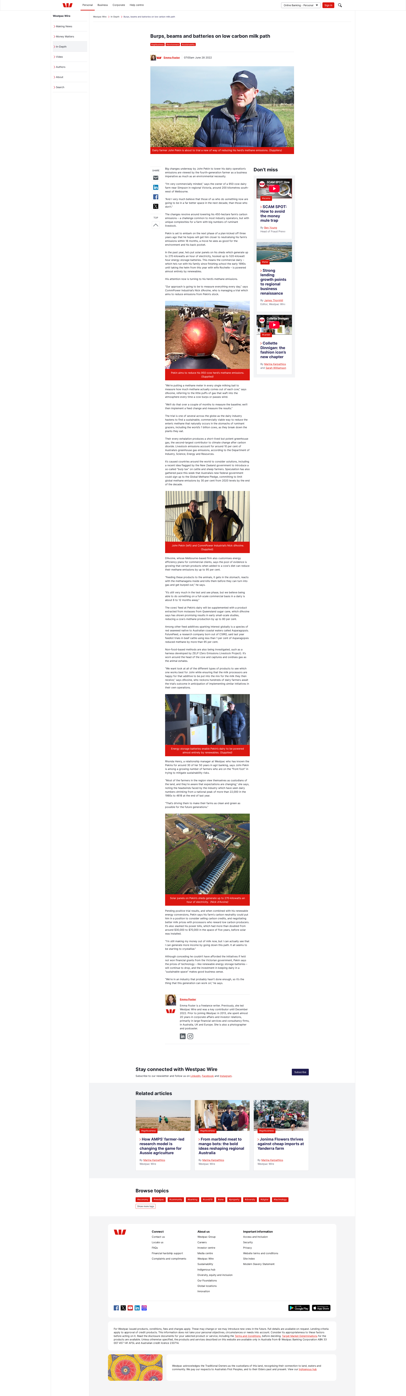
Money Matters (65, 36)
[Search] (340, 5)
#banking (192, 1199)
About (59, 77)
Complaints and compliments (169, 1258)
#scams (266, 198)
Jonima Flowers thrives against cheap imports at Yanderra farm (281, 1144)
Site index (249, 1258)
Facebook (208, 1075)
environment (173, 44)
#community (175, 1199)
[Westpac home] (67, 5)
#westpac (159, 1199)
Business (103, 4)
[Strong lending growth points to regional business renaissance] (274, 261)
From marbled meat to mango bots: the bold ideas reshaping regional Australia (221, 1146)
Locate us (157, 1242)
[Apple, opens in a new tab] (321, 1308)
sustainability (188, 44)
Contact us (158, 1236)
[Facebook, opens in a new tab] (116, 1307)
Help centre (137, 4)
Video (59, 56)
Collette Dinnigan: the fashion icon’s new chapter (273, 350)
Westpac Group (206, 1236)
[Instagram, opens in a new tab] (144, 1307)
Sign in (328, 5)
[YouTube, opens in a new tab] (130, 1307)
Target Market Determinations (299, 1336)
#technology (280, 1199)
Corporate (119, 4)
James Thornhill (273, 300)
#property (234, 1199)
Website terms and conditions (260, 1253)
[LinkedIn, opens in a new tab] (137, 1307)
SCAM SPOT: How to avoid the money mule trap (273, 213)
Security (248, 1242)
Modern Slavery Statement (259, 1264)
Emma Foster (172, 57)
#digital (264, 1199)
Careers (202, 1242)
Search (60, 87)
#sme (265, 262)
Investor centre (206, 1247)
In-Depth (61, 46)
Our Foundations (207, 1280)
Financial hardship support (167, 1253)
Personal (87, 4)
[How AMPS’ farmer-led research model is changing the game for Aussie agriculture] (163, 1130)
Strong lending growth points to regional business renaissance (273, 282)
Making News (64, 26)
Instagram (226, 1075)
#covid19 (208, 1199)
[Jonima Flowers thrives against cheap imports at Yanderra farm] (281, 1130)
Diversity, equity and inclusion (214, 1275)
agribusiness (157, 44)
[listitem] (163, 1135)
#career (266, 334)
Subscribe (300, 1072)
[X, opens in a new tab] (123, 1307)
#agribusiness (148, 1130)
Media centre (205, 1253)
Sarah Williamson (276, 367)
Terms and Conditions (248, 1336)
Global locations (207, 1285)
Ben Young (270, 227)
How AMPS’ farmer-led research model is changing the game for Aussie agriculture (162, 1146)
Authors (60, 66)
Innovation (203, 1291)
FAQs (155, 1247)
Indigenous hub (206, 1269)
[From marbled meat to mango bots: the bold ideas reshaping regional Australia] (222, 1130)
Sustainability (205, 1264)
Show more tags (145, 1206)
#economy (142, 1199)
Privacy (247, 1247)
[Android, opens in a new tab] (299, 1308)
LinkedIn (195, 1075)
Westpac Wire (61, 15)
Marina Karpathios (275, 364)
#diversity (250, 1199)
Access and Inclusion (255, 1236)
